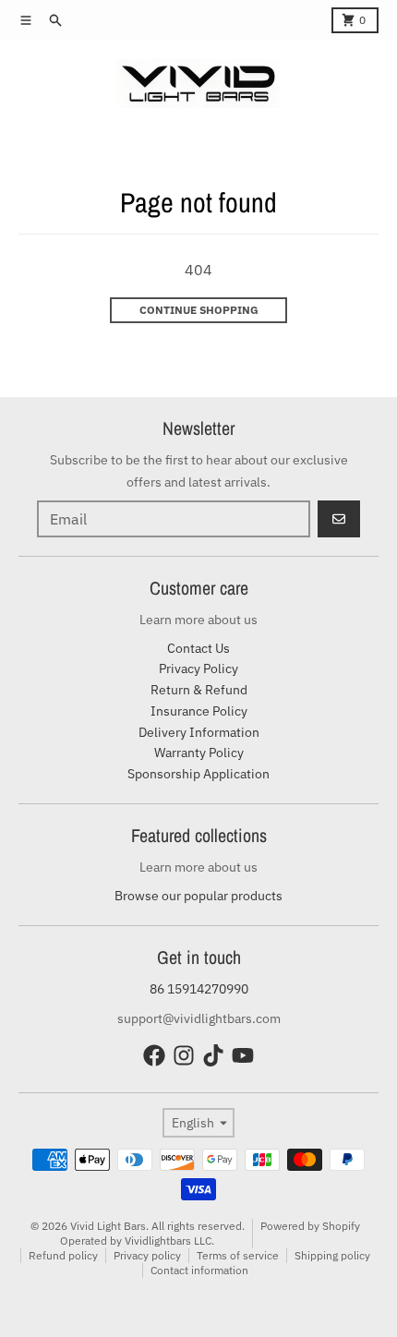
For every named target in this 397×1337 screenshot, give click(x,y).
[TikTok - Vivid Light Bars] (213, 1055)
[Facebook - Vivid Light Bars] (154, 1055)
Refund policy (63, 1255)
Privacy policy (147, 1255)
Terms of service (238, 1255)
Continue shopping (199, 310)
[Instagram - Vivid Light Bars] (184, 1055)
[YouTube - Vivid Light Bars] (243, 1055)
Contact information (199, 1270)
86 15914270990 (199, 989)
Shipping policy (332, 1255)
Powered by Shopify (310, 1226)
